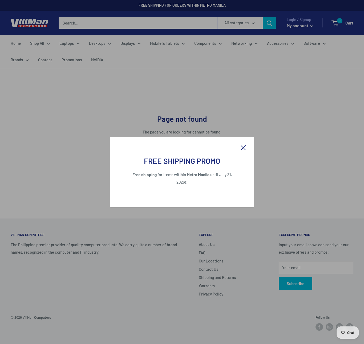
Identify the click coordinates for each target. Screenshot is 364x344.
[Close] (243, 147)
